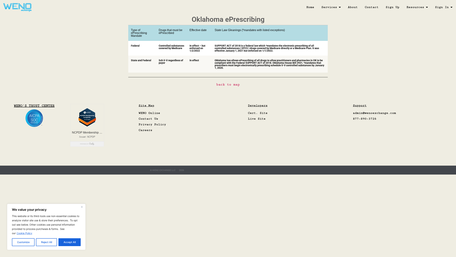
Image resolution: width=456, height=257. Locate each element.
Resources (415, 7)
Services (329, 7)
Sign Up (392, 7)
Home (310, 7)
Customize (23, 242)
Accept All (70, 242)
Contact (372, 7)
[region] (46, 227)
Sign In (442, 7)
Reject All (46, 242)
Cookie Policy (24, 233)
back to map (228, 84)
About (353, 7)
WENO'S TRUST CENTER (34, 106)
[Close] (82, 207)
